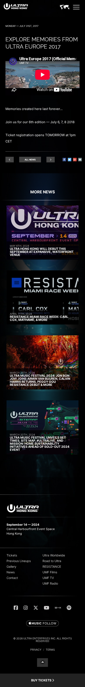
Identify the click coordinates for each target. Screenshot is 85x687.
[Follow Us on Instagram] (25, 608)
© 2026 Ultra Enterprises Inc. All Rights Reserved (42, 640)
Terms (50, 649)
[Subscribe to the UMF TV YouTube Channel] (46, 608)
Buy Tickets (41, 680)
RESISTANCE (51, 566)
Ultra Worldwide (53, 555)
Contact (12, 578)
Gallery (11, 566)
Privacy (35, 649)
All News (30, 159)
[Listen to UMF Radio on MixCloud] (58, 608)
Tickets (12, 555)
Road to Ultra (51, 561)
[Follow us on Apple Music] (42, 623)
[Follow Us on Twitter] (35, 608)
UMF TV (48, 578)
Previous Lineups (19, 561)
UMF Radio (50, 583)
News (11, 572)
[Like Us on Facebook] (16, 608)
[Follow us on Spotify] (69, 608)
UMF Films (49, 572)
